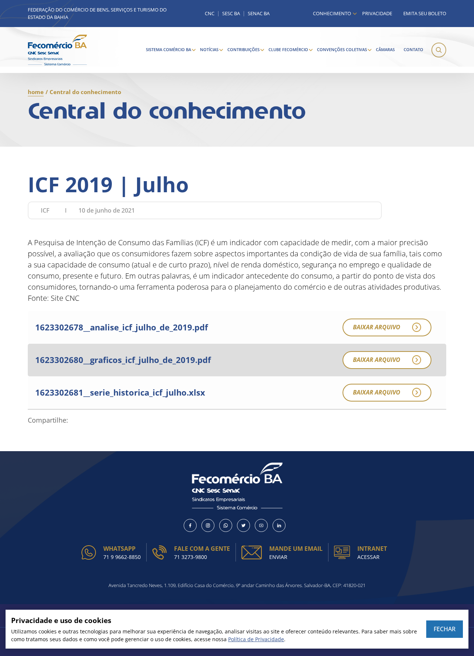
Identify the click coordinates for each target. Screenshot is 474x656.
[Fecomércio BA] (57, 50)
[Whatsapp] (225, 525)
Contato (413, 49)
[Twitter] (243, 525)
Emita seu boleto (424, 13)
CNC (209, 13)
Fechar (444, 629)
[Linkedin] (279, 525)
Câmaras (385, 49)
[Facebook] (190, 525)
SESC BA (231, 13)
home (36, 92)
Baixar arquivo (376, 327)
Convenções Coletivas (342, 49)
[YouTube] (261, 525)
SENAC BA (259, 13)
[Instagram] (207, 525)
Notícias (209, 49)
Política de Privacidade (256, 639)
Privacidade (377, 13)
